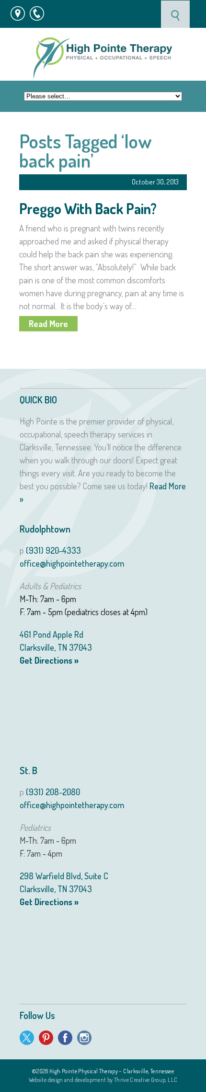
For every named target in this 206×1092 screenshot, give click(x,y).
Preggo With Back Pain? (88, 208)
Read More (48, 323)
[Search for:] (176, 14)
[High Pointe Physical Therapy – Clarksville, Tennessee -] (103, 57)
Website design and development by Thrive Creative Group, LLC (103, 1079)
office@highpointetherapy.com (72, 563)
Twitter (27, 1038)
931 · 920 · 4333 (42, 13)
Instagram (84, 1038)
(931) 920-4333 (53, 550)
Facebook (65, 1038)
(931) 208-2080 (53, 792)
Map (18, 13)
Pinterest (46, 1038)
